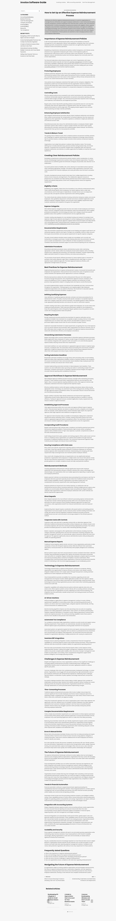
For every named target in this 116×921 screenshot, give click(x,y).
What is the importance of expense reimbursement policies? (61, 853)
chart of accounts (70, 561)
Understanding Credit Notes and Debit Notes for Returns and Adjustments (84, 878)
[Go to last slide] (48, 901)
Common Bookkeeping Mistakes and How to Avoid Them (86, 897)
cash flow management (75, 62)
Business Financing (25, 19)
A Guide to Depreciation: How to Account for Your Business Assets (70, 897)
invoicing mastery (61, 2)
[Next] (92, 901)
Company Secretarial (26, 22)
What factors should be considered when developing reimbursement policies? (66, 856)
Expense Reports (57, 542)
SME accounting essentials (74, 2)
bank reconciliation (64, 824)
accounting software (50, 67)
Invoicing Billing (24, 24)
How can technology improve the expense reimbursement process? (63, 855)
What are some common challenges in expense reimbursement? (63, 858)
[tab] (67, 911)
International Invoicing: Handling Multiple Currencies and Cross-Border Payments (30, 50)
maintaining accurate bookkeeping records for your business (64, 224)
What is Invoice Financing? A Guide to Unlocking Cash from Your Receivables (54, 878)
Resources (23, 28)
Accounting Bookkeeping (70, 10)
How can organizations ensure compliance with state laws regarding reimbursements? (68, 860)
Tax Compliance (24, 30)
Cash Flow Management (88, 2)
